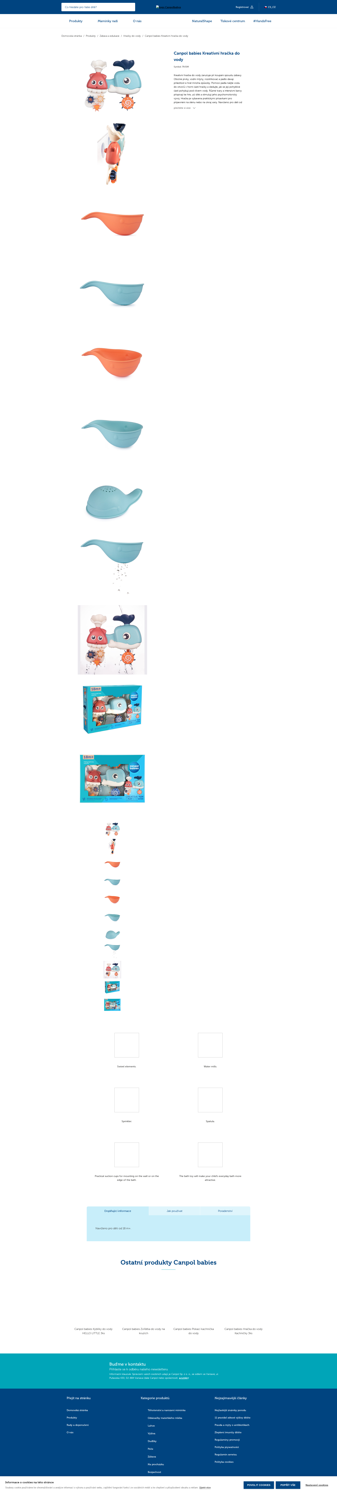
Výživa (151, 1433)
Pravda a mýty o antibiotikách (232, 1425)
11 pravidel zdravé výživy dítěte (232, 1417)
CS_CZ (272, 7)
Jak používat (174, 1211)
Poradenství (225, 1211)
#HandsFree (262, 21)
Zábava (152, 1456)
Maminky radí (108, 21)
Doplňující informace (117, 1211)
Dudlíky (152, 1441)
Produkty (75, 21)
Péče (150, 1448)
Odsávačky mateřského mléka (165, 1418)
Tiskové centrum (232, 21)
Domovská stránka (77, 1410)
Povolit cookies (258, 1485)
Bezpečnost (154, 1472)
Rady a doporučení (78, 1425)
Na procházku (156, 1464)
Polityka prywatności (227, 1447)
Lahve (151, 1425)
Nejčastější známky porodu (230, 1410)
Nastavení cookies (317, 1485)
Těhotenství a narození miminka (167, 1410)
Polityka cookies (224, 1461)
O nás (137, 21)
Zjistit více (205, 1487)
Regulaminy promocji (227, 1439)
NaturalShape (202, 21)
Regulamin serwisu (226, 1454)
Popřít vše (287, 1485)
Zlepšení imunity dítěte (228, 1432)
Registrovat (242, 7)
